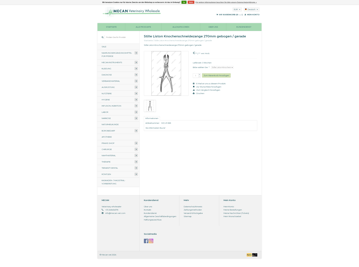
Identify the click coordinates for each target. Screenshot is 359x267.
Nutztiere (107, 93)
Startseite (111, 27)
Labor (105, 112)
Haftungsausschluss (152, 220)
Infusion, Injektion (111, 106)
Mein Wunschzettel (232, 216)
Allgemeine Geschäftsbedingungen (160, 216)
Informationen (151, 118)
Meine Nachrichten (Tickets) (236, 213)
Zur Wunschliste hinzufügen (208, 87)
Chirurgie (107, 149)
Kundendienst (243, 27)
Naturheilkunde (110, 124)
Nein (191, 2)
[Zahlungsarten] (249, 255)
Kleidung (106, 68)
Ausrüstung (108, 87)
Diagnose (107, 75)
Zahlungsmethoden (193, 210)
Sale (104, 46)
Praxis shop (108, 143)
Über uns (213, 27)
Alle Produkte (143, 27)
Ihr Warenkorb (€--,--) (230, 14)
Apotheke (107, 137)
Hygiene (106, 100)
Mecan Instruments (112, 62)
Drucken (200, 93)
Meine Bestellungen (233, 210)
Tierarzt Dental (110, 168)
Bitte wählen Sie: (201, 67)
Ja (184, 2)
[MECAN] (149, 12)
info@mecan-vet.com (115, 213)
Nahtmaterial (109, 155)
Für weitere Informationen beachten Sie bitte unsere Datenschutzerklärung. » (226, 2)
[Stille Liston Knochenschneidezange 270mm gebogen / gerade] (166, 73)
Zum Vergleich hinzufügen (208, 90)
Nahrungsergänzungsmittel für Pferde (117, 54)
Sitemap (188, 216)
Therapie (106, 162)
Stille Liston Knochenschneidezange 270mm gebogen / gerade (183, 40)
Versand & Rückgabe (193, 213)
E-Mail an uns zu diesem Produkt (211, 83)
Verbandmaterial (111, 81)
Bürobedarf (108, 131)
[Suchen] (103, 37)
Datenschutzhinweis (193, 206)
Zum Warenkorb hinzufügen (216, 75)
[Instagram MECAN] (151, 241)
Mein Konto (252, 14)
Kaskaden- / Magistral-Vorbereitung (113, 182)
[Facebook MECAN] (146, 241)
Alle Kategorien (180, 27)
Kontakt (147, 210)
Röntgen (106, 174)
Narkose (106, 118)
